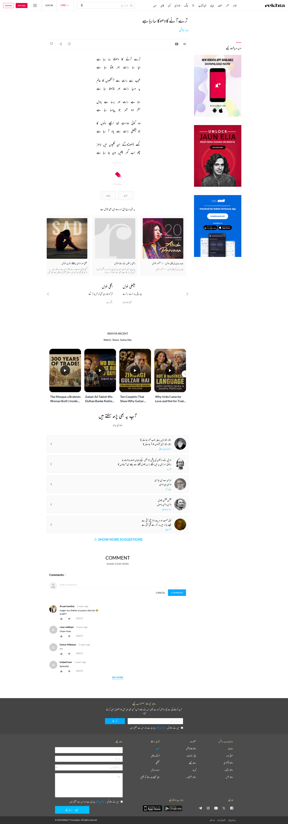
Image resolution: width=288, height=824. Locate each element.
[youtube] (216, 808)
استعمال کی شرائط (221, 820)
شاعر (235, 5)
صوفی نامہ (229, 755)
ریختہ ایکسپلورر (191, 777)
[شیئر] (60, 44)
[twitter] (223, 808)
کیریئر (194, 770)
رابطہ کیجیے (192, 762)
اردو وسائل (155, 770)
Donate (8, 5)
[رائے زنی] (69, 43)
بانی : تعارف (191, 755)
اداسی (126, 195)
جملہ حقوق (212, 820)
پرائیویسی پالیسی (161, 727)
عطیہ (158, 748)
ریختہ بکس (229, 777)
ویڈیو (212, 5)
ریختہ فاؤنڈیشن (191, 748)
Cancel (160, 592)
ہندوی (230, 748)
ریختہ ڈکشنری (228, 762)
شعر (227, 5)
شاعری (177, 5)
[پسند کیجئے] (51, 44)
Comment (177, 592)
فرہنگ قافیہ (155, 755)
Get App (21, 5)
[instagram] (208, 808)
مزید (154, 5)
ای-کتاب (202, 5)
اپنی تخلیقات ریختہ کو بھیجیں (150, 777)
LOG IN (49, 5)
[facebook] (231, 808)
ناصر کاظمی (184, 30)
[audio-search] (81, 5)
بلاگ (186, 5)
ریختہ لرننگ (229, 770)
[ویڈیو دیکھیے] (177, 44)
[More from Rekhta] (35, 5)
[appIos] (152, 808)
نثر (193, 5)
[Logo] (275, 6)
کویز (169, 5)
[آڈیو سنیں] (185, 44)
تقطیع (158, 762)
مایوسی (108, 195)
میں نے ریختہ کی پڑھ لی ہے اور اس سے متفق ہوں (154, 727)
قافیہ (162, 5)
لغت (220, 5)
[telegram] (200, 808)
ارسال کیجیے (68, 809)
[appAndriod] (173, 808)
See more (117, 677)
